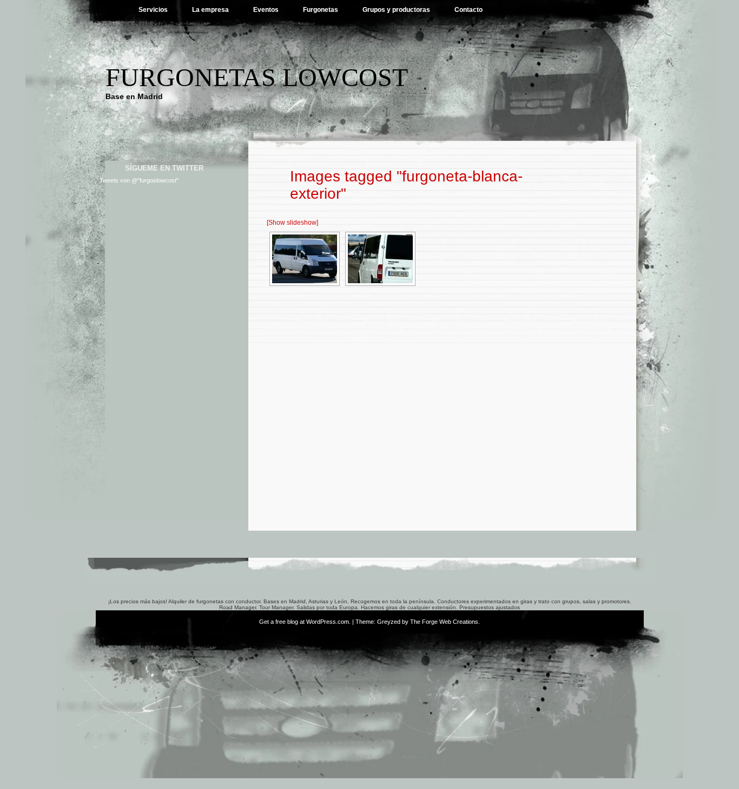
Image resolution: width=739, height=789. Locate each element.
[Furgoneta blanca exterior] (304, 258)
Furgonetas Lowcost (256, 77)
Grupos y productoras (396, 10)
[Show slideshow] (292, 222)
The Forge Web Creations (444, 621)
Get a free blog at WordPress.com (304, 621)
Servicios (153, 10)
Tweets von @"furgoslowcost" (139, 180)
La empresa (210, 10)
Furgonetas (320, 10)
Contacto (468, 10)
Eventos (266, 10)
